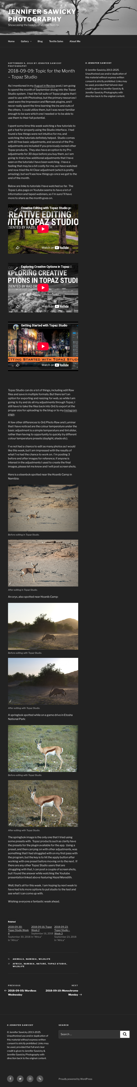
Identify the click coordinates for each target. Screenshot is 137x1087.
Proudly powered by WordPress (75, 1078)
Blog (40, 41)
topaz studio (57, 964)
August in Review (44, 85)
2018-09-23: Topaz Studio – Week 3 (62, 930)
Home (11, 41)
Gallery (25, 41)
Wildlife (45, 959)
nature (41, 964)
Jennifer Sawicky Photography (42, 15)
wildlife (19, 966)
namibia (31, 959)
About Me (75, 41)
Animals (18, 959)
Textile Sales (56, 41)
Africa (17, 964)
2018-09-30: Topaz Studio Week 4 (18, 930)
